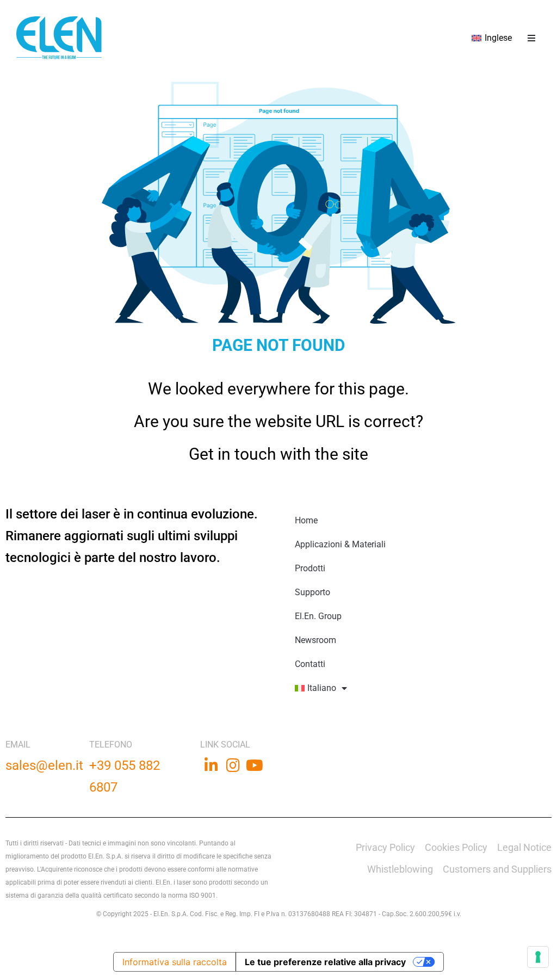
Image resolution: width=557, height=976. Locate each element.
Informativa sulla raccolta (174, 961)
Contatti (310, 664)
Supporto (312, 592)
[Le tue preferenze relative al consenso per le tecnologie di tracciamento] (538, 957)
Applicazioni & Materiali (340, 544)
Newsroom (315, 640)
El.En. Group (318, 616)
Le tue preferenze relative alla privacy (325, 961)
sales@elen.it (44, 765)
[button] (531, 38)
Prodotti (310, 568)
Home (306, 520)
